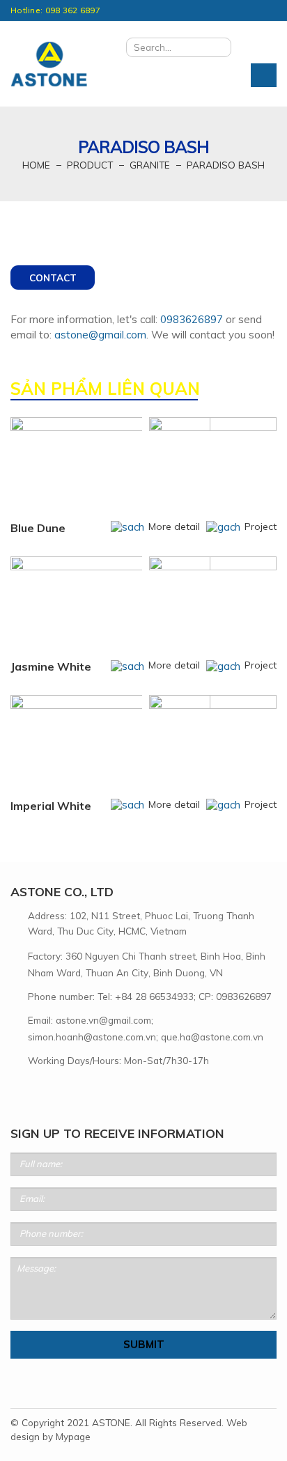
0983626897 (191, 319)
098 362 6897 (72, 10)
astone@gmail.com (100, 334)
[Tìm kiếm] (217, 47)
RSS (39, 1091)
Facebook (15, 1091)
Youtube (62, 1091)
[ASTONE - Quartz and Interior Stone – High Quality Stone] (48, 64)
